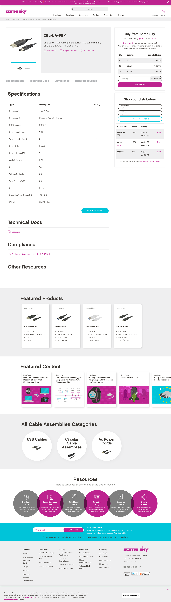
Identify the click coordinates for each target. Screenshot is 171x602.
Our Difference (105, 568)
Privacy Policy (123, 537)
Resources (83, 15)
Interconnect (16, 19)
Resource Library (46, 566)
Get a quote (128, 43)
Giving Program (105, 560)
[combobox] (89, 9)
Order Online (84, 553)
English (163, 15)
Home (7, 19)
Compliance (62, 80)
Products (57, 15)
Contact (155, 15)
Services (70, 15)
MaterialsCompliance (64, 560)
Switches (26, 574)
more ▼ (120, 145)
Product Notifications (21, 254)
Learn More (113, 537)
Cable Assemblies (29, 19)
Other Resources (86, 80)
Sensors (26, 570)
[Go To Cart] (163, 11)
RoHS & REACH (43, 254)
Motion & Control (26, 562)
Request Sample (70, 50)
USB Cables (42, 19)
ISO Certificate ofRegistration (66, 554)
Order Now (108, 15)
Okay (167, 589)
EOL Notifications (66, 568)
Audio (25, 553)
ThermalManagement (28, 579)
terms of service (98, 537)
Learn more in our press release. (85, 3)
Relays (25, 567)
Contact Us (103, 556)
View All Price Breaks (140, 119)
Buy (159, 132)
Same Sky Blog (45, 562)
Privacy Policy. (155, 161)
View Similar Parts (95, 211)
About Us (103, 553)
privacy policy (85, 537)
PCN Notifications (66, 565)
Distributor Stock (86, 556)
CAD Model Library (46, 553)
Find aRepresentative (85, 561)
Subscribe (73, 530)
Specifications (15, 80)
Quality (96, 15)
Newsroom (103, 564)
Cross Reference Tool (45, 557)
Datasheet (51, 50)
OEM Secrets (144, 161)
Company (122, 15)
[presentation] (160, 389)
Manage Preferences (11, 599)
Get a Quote (89, 50)
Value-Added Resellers (84, 567)
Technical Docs (39, 80)
